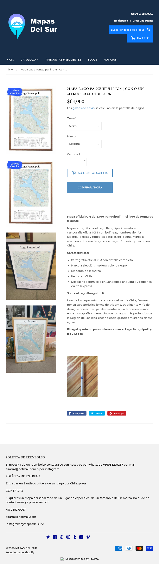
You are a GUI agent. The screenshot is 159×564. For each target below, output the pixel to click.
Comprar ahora (90, 187)
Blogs (92, 59)
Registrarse (121, 20)
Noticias (110, 59)
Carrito (142, 38)
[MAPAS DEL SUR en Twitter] (48, 537)
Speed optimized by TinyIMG (82, 558)
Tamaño (72, 118)
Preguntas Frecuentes (63, 59)
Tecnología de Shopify (20, 552)
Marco (71, 136)
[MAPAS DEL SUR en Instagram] (68, 537)
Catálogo (29, 59)
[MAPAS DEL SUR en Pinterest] (62, 537)
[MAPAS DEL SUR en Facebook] (55, 537)
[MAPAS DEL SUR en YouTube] (81, 537)
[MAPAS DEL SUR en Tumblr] (75, 537)
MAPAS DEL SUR (26, 548)
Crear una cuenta (143, 20)
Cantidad (73, 154)
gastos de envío (84, 108)
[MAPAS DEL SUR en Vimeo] (88, 537)
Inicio (10, 59)
